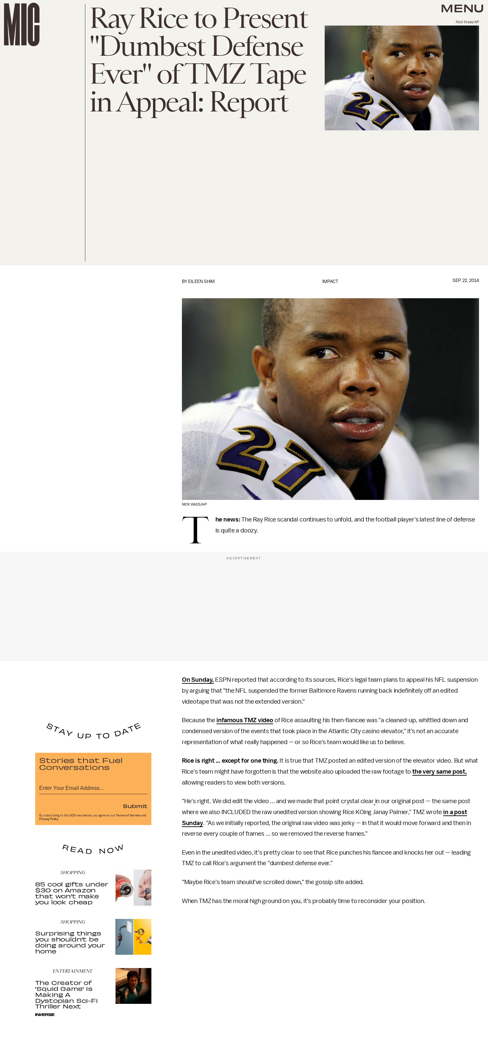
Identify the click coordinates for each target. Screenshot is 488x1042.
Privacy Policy (48, 819)
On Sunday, (198, 679)
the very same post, (439, 771)
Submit (135, 805)
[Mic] (22, 24)
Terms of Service (128, 815)
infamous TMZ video (244, 720)
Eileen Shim (201, 281)
